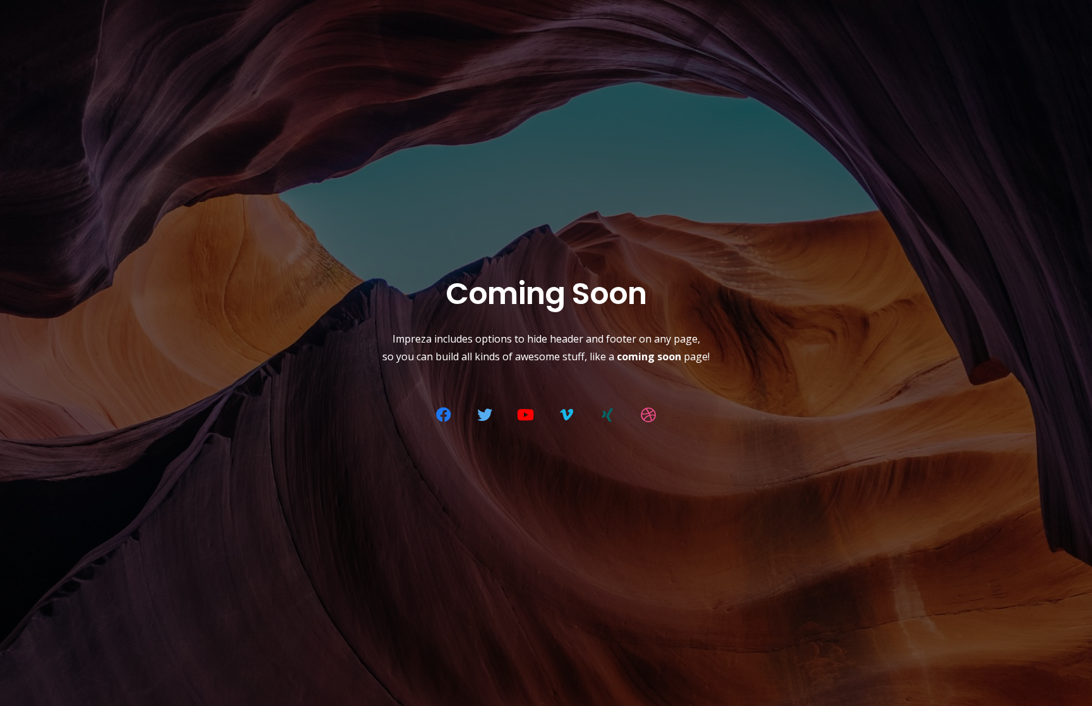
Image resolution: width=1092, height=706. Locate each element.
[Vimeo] (566, 415)
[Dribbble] (648, 415)
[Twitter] (485, 415)
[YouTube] (526, 415)
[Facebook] (444, 415)
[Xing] (607, 415)
